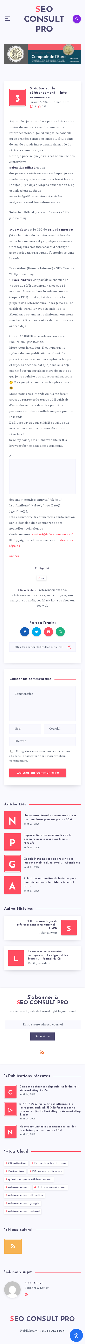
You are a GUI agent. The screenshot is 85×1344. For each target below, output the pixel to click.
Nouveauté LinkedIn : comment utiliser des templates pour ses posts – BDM (50, 817)
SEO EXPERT (34, 1283)
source (14, 556)
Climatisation (17, 1163)
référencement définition (25, 1195)
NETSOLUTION (53, 1331)
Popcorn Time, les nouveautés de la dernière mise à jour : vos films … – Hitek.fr (48, 839)
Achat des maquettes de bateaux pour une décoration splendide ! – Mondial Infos (50, 882)
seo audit (28, 600)
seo (42, 578)
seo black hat (46, 600)
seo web (42, 606)
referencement (18, 1187)
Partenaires (16, 1171)
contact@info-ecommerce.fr (53, 534)
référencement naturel (24, 1211)
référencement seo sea (28, 595)
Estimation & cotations (50, 1163)
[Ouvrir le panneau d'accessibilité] (76, 1335)
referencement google (23, 1203)
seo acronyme (56, 595)
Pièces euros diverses (47, 1171)
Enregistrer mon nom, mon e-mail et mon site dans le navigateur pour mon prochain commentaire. (40, 756)
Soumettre (42, 1036)
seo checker (65, 600)
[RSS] (42, 1052)
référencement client (51, 1187)
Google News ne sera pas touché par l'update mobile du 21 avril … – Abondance (52, 861)
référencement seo (52, 590)
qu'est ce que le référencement (30, 1179)
